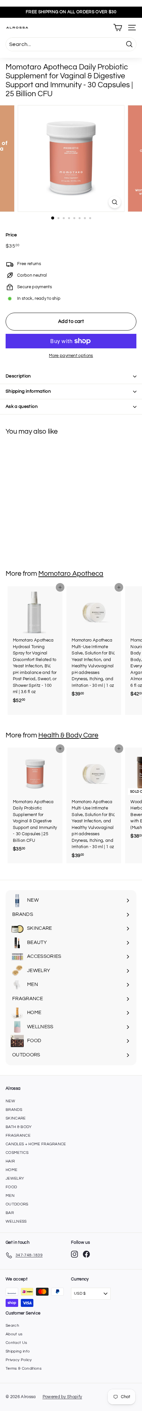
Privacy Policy (19, 1360)
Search (12, 1325)
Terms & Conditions (24, 1368)
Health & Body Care (68, 735)
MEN (10, 1196)
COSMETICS (17, 1153)
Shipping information (28, 391)
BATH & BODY (19, 1127)
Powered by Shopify (62, 1396)
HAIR (10, 1161)
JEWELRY (15, 1178)
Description (18, 376)
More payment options (71, 355)
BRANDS (14, 1110)
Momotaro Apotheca (70, 573)
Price (11, 235)
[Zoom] (114, 202)
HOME (11, 1170)
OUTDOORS (17, 1204)
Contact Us (16, 1343)
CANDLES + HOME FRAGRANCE (36, 1144)
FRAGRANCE (18, 1135)
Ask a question (22, 406)
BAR (10, 1213)
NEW (10, 1101)
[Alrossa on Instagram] (74, 1254)
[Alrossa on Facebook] (86, 1254)
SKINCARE (16, 1118)
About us (14, 1334)
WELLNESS (16, 1221)
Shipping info (18, 1351)
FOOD (11, 1187)
